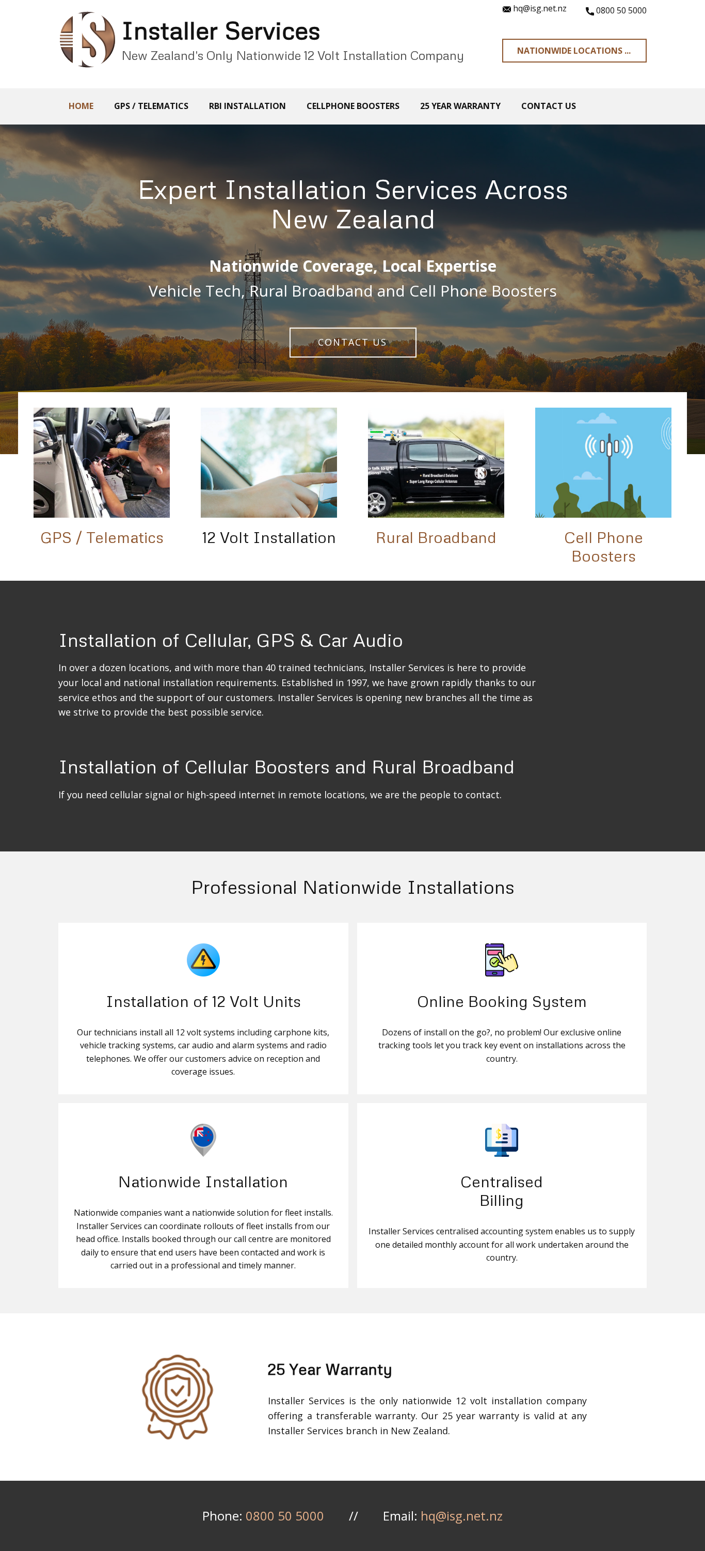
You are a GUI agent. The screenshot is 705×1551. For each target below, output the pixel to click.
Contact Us (352, 342)
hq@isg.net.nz (462, 1515)
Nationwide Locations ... (574, 50)
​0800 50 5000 (620, 10)
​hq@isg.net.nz (539, 8)
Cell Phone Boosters (603, 546)
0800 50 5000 (285, 1515)
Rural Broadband (436, 537)
